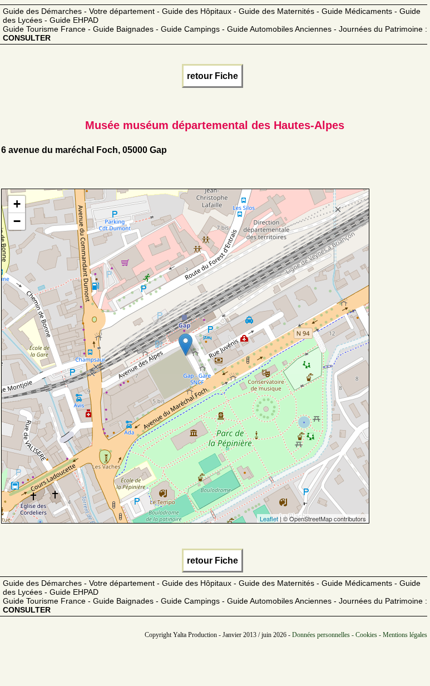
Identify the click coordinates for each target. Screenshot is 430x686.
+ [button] (17, 204)
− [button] (17, 221)
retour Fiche (212, 76)
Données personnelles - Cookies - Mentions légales (359, 635)
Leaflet (269, 518)
